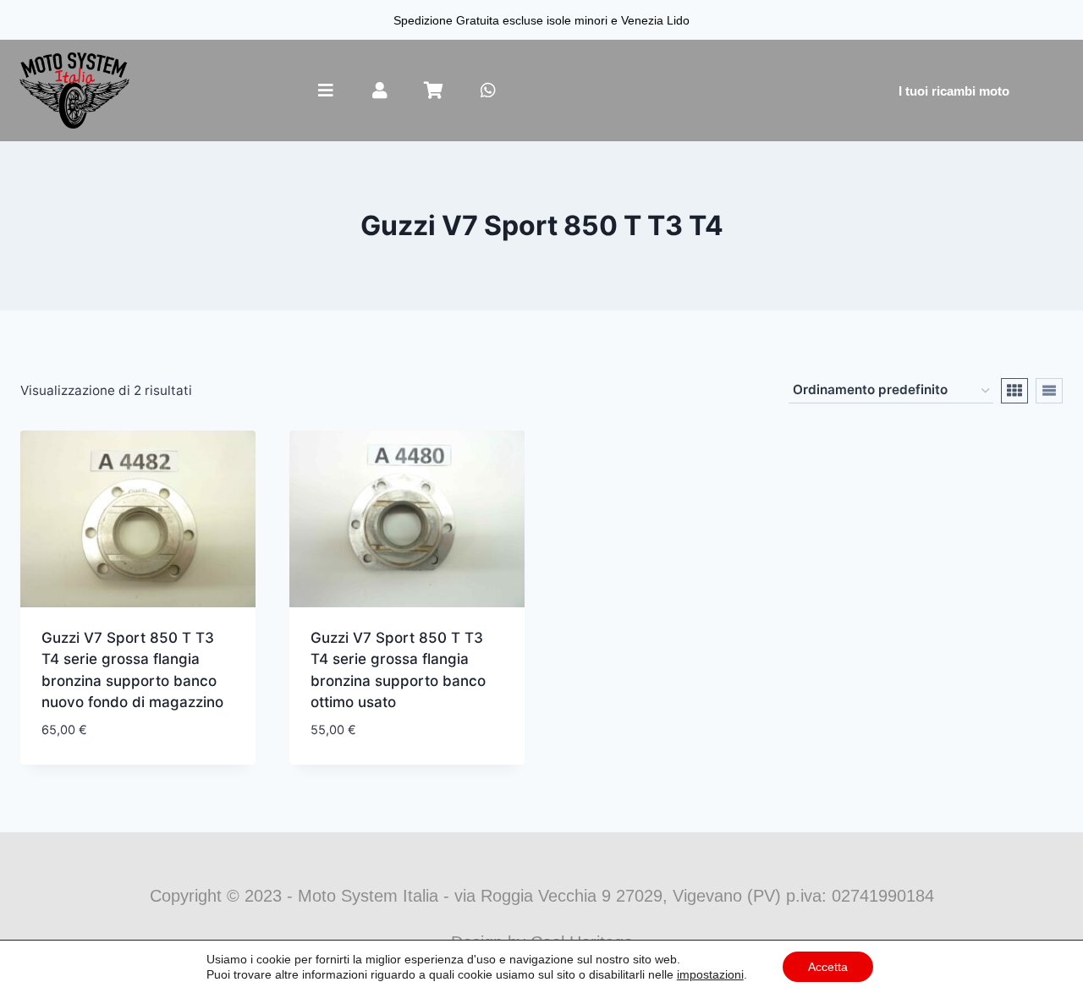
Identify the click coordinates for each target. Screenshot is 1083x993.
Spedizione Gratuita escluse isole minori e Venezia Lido (541, 20)
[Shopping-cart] (434, 90)
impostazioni (710, 974)
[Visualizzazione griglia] (1014, 390)
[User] (380, 90)
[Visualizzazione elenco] (1049, 390)
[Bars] (326, 90)
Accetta (828, 967)
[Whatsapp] (488, 90)
